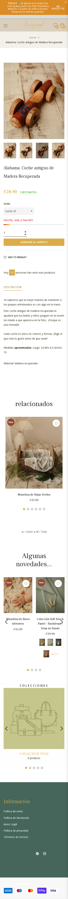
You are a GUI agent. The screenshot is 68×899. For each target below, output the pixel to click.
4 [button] (36, 509)
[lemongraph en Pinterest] (37, 853)
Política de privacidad (16, 830)
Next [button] (61, 150)
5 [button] (40, 509)
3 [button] (32, 509)
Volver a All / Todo (36, 531)
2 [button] (28, 509)
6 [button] (44, 509)
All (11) (54, 654)
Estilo (7, 203)
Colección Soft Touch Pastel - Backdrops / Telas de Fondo (50, 623)
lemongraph (22, 883)
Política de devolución (16, 818)
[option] (34, 463)
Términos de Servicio (16, 837)
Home (32, 37)
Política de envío (13, 811)
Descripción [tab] (12, 287)
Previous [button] (6, 150)
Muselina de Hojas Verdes (34, 494)
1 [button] (24, 509)
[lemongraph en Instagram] (44, 853)
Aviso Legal (10, 824)
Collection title (34, 754)
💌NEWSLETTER (57, 7)
